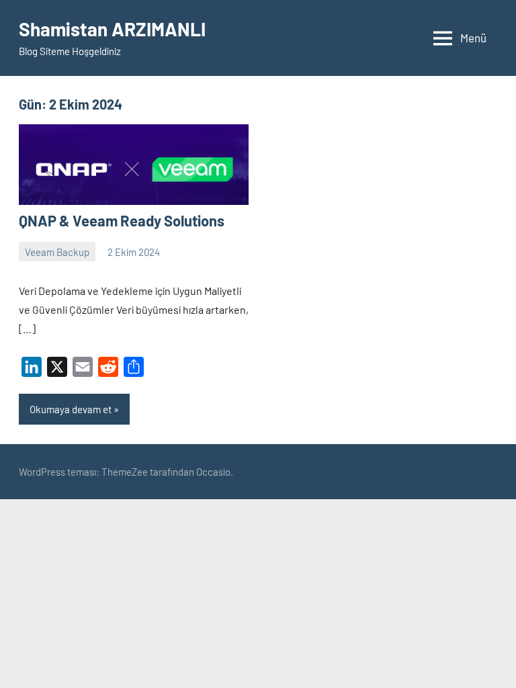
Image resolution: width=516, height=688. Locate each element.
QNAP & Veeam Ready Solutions (121, 220)
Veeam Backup (57, 252)
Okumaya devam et (71, 409)
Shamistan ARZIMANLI (112, 28)
